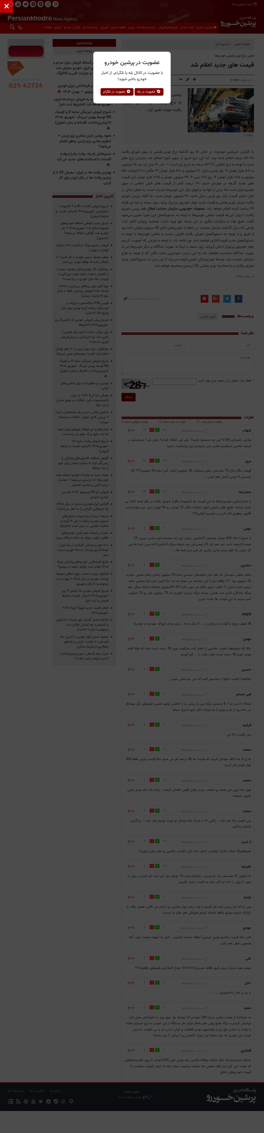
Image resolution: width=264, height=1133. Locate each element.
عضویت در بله (146, 91)
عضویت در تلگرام (114, 91)
